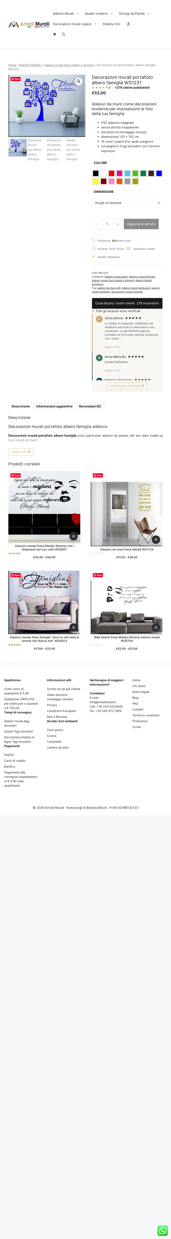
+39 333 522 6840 (109, 706)
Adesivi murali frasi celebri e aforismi (69, 65)
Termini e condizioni (145, 715)
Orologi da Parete (132, 13)
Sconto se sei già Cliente (63, 689)
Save (17, 79)
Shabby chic (112, 24)
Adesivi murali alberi (116, 276)
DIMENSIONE (104, 192)
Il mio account (128, 24)
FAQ (135, 703)
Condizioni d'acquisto (61, 711)
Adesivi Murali (63, 13)
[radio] (96, 173)
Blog (135, 697)
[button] (63, 34)
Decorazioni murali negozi (72, 24)
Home (12, 65)
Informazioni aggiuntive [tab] (54, 406)
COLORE (100, 163)
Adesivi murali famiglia (142, 276)
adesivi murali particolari (136, 287)
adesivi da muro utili (109, 287)
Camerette (54, 741)
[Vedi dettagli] (73, 536)
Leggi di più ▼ (21, 451)
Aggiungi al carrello (141, 224)
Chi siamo (139, 686)
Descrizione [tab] (21, 406)
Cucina (51, 735)
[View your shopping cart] (54, 34)
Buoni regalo (140, 692)
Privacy (52, 705)
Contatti (137, 709)
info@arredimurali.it (103, 702)
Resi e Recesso (57, 716)
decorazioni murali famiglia (127, 291)
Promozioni (139, 721)
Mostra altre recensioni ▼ (127, 386)
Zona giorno (55, 730)
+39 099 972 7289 (108, 711)
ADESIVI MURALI (30, 65)
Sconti (136, 727)
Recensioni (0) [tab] (90, 406)
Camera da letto (58, 747)
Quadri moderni (96, 13)
